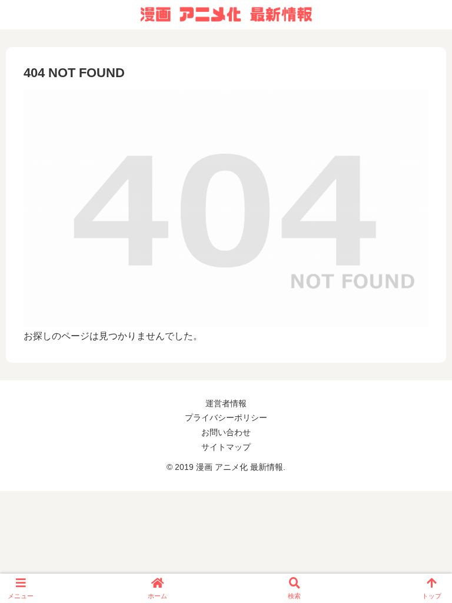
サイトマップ (226, 447)
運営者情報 (226, 403)
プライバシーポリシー (226, 417)
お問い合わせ (226, 432)
